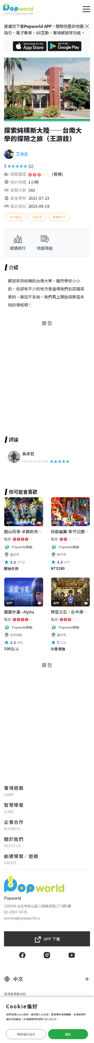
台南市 (37, 217)
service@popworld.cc (22, 918)
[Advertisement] (47, 375)
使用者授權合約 (15, 994)
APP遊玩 (15, 217)
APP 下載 (52, 939)
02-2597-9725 (15, 911)
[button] (39, 117)
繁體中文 (59, 217)
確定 (68, 1034)
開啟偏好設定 (26, 1034)
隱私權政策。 (51, 1019)
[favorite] (39, 523)
